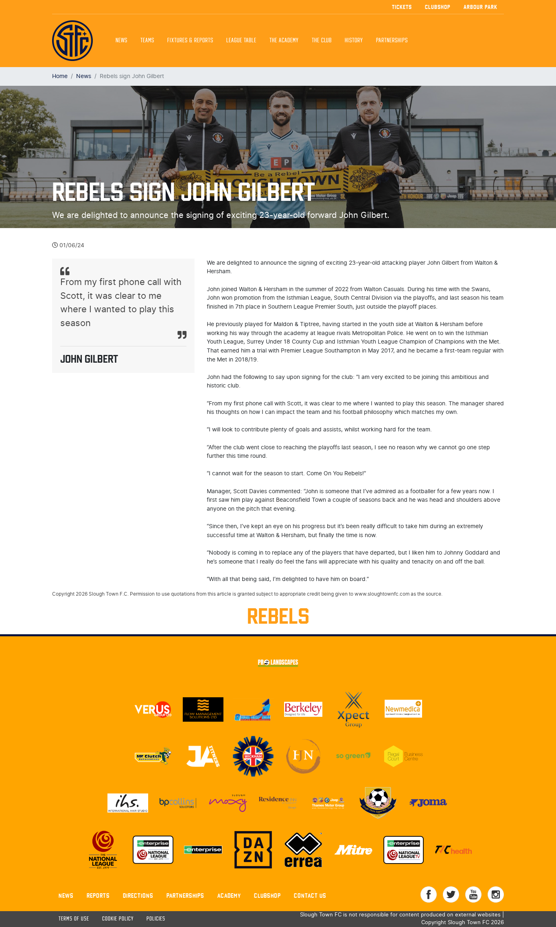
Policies (156, 919)
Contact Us (310, 895)
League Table (241, 41)
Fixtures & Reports (190, 41)
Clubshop (438, 6)
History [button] (354, 41)
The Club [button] (322, 41)
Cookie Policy (118, 919)
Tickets (402, 6)
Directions (138, 895)
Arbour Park (480, 6)
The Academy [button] (284, 41)
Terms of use (74, 919)
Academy (229, 895)
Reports (98, 895)
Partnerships (185, 895)
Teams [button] (147, 41)
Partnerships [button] (392, 41)
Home (60, 76)
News (121, 41)
